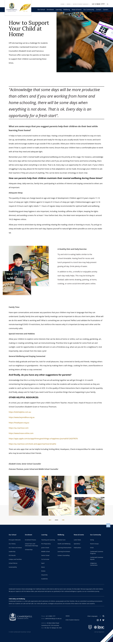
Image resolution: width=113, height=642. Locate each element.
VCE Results (12, 555)
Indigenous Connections (93, 564)
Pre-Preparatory (46, 543)
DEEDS (69, 4)
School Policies (13, 563)
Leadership (12, 551)
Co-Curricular (45, 559)
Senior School (45, 555)
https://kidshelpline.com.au (20, 412)
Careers (105, 9)
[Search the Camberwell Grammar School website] (107, 4)
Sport (42, 563)
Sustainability (13, 567)
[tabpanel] (23, 495)
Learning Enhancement (64, 547)
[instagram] (98, 620)
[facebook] (100, 620)
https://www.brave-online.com (21, 433)
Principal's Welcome (15, 540)
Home (62, 4)
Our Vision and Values (15, 547)
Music (43, 567)
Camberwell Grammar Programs (96, 552)
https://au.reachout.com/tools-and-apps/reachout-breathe (32, 444)
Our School (41, 9)
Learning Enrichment (64, 551)
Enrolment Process (30, 540)
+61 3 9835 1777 (98, 4)
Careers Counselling (63, 555)
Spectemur (77, 543)
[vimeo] (103, 620)
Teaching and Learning (48, 540)
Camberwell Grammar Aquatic (96, 558)
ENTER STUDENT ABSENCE (80, 4)
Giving (92, 540)
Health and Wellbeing (64, 543)
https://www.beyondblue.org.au (22, 417)
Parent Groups (94, 543)
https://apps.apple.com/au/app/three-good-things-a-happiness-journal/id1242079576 (43, 439)
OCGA (92, 547)
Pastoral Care (61, 540)
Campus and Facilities (15, 559)
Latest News (77, 540)
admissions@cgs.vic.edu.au (53, 618)
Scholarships (29, 549)
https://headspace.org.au (19, 423)
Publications (77, 547)
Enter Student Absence (72, 620)
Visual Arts (44, 575)
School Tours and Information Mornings (31, 544)
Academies (44, 579)
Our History (12, 543)
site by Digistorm (99, 632)
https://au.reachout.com (19, 428)
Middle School (45, 551)
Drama (43, 571)
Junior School (45, 547)
